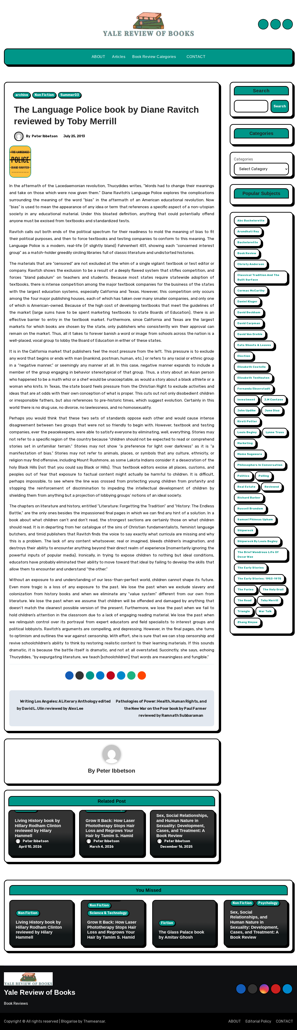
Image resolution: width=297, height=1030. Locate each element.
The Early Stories (250, 567)
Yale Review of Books (39, 992)
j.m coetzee (273, 399)
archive (21, 95)
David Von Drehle (249, 334)
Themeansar (94, 1021)
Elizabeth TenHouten (253, 377)
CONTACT (196, 57)
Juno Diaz (272, 410)
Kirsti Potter (247, 421)
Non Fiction (44, 95)
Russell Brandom (250, 508)
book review (246, 253)
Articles (118, 57)
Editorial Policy (258, 1021)
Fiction (167, 923)
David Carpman (248, 323)
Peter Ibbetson (45, 136)
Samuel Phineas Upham (255, 519)
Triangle (243, 611)
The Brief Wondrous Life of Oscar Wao (258, 554)
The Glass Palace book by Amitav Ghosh (181, 935)
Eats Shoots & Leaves (254, 345)
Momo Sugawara (249, 454)
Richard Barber (248, 497)
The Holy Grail (273, 589)
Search (261, 90)
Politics (243, 475)
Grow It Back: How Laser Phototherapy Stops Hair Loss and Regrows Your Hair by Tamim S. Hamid (110, 828)
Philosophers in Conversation (259, 465)
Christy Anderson (250, 264)
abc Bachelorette (251, 220)
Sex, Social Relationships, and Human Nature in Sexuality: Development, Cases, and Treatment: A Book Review (182, 825)
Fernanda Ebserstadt (253, 388)
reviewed (272, 486)
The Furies (245, 589)
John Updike (246, 410)
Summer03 (69, 95)
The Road (244, 600)
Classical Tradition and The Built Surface (258, 277)
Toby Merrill (269, 600)
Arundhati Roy (248, 231)
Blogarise (69, 1021)
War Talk (265, 611)
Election (243, 356)
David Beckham (248, 312)
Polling (263, 475)
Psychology (268, 903)
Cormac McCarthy (251, 290)
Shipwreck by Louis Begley (257, 541)
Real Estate (246, 486)
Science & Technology (108, 913)
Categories (243, 159)
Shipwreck (245, 530)
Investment (246, 399)
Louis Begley (247, 432)
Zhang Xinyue (247, 622)
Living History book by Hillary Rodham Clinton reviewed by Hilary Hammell (38, 828)
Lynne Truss (275, 432)
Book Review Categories (154, 57)
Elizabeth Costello (251, 366)
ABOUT (98, 57)
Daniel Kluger (247, 301)
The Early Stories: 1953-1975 (259, 578)
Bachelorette (247, 242)
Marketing (245, 443)
